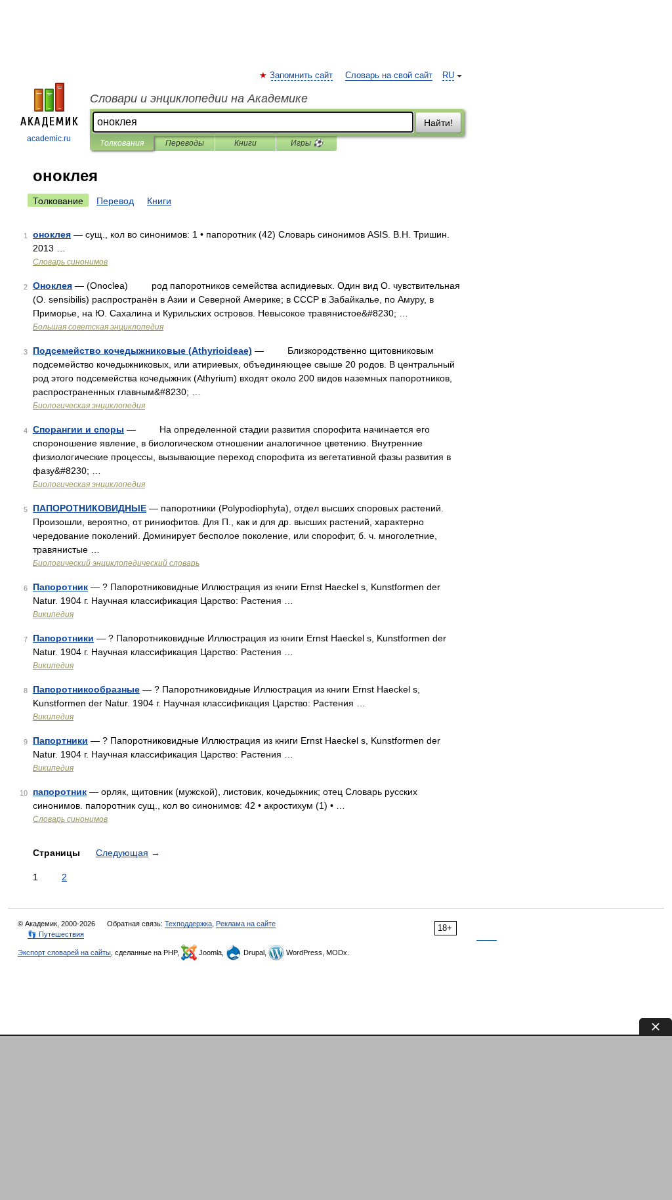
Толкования (122, 143)
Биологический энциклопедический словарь (116, 563)
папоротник (60, 791)
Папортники (60, 740)
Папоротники (63, 638)
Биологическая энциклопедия (89, 405)
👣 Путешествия (56, 934)
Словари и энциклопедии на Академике (199, 98)
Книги (245, 143)
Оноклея (52, 285)
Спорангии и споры (78, 429)
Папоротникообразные (86, 689)
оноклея (52, 234)
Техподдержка (188, 924)
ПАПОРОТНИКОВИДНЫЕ (89, 508)
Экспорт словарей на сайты (64, 952)
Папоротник (60, 587)
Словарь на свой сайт (388, 75)
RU (448, 75)
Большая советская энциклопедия (98, 327)
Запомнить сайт (302, 75)
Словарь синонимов (70, 262)
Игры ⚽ (307, 143)
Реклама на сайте (246, 924)
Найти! (438, 123)
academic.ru (49, 138)
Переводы (184, 143)
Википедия (53, 614)
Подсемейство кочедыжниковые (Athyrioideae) (142, 350)
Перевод (115, 201)
